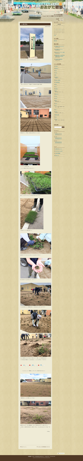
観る (55, 109)
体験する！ (56, 68)
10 (56, 29)
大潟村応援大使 (57, 82)
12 (59, 29)
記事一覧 (55, 40)
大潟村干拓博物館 (57, 153)
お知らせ (56, 66)
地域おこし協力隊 (57, 80)
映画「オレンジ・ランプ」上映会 (60, 52)
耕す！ (56, 100)
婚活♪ (56, 84)
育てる (56, 103)
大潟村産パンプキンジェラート (59, 46)
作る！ (56, 70)
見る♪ (56, 105)
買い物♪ (56, 111)
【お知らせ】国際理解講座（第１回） (44, 446)
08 (56, 134)
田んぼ (56, 96)
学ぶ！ (56, 86)
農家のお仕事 (57, 114)
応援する (56, 88)
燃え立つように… (24, 446)
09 (57, 138)
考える (56, 98)
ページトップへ (61, 453)
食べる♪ (56, 119)
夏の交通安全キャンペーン (59, 49)
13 (60, 29)
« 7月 (55, 35)
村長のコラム (57, 155)
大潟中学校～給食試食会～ (59, 59)
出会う (56, 72)
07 (55, 134)
